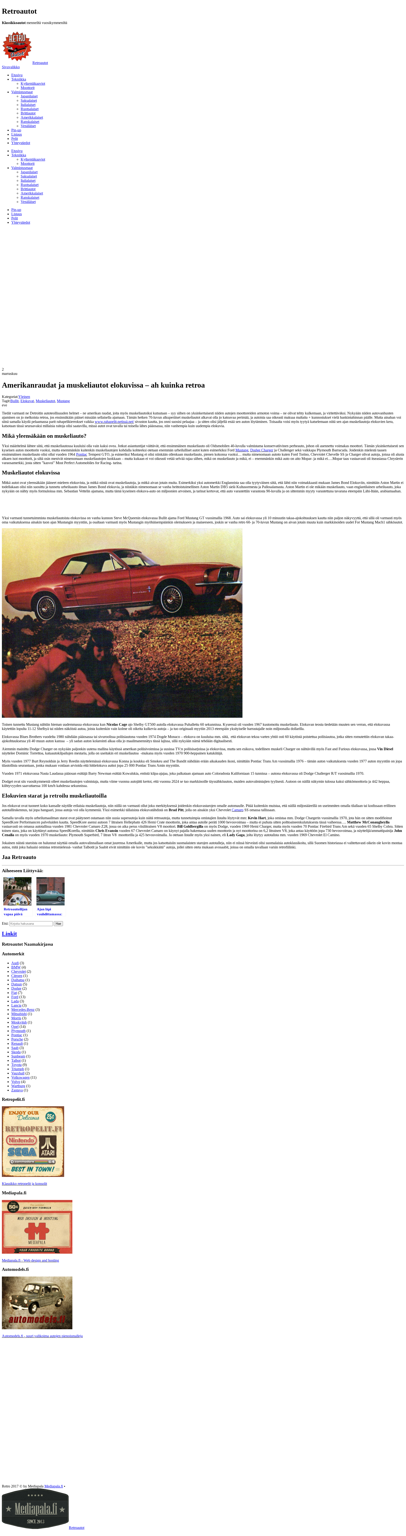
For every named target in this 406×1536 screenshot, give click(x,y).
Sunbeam (18, 1056)
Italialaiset (28, 105)
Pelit (14, 139)
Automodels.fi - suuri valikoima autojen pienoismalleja (42, 1336)
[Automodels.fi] (37, 1328)
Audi (15, 963)
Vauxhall (17, 1073)
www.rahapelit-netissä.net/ (114, 422)
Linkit (9, 934)
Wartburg (18, 1086)
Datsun (16, 984)
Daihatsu (17, 980)
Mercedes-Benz (23, 1010)
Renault (17, 1044)
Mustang (63, 401)
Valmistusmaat (22, 92)
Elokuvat (27, 401)
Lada (15, 1001)
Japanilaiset (29, 96)
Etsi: (5, 923)
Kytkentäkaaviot (33, 83)
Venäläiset (28, 126)
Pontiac (81, 454)
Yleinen (24, 397)
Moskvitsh (19, 1022)
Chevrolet (18, 971)
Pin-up (16, 130)
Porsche (17, 1039)
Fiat (14, 993)
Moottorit (28, 88)
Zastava (17, 1090)
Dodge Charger (261, 450)
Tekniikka (18, 79)
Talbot (16, 1060)
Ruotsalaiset (30, 109)
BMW (16, 967)
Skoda (16, 1052)
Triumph (17, 1069)
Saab (15, 1048)
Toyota (16, 1065)
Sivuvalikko (11, 67)
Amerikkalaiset (32, 117)
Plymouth (18, 1031)
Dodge (16, 988)
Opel (15, 1027)
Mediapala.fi (53, 1486)
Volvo (15, 1082)
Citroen (16, 976)
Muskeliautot (45, 401)
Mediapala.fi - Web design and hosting (30, 1260)
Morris (16, 1018)
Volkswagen (20, 1077)
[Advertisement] (203, 261)
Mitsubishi (19, 1014)
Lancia (16, 1005)
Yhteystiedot (20, 143)
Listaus (16, 134)
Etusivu (17, 75)
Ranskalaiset (30, 122)
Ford (14, 997)
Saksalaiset (29, 100)
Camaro (237, 810)
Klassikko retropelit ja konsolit (24, 1184)
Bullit (14, 401)
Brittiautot (28, 113)
